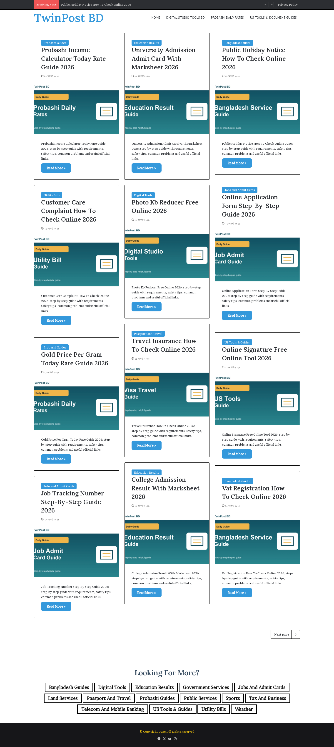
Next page (281, 634)
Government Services (206, 687)
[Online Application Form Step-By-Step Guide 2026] (257, 255)
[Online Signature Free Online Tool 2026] (257, 399)
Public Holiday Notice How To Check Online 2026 (254, 58)
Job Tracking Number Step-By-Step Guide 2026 (72, 501)
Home (156, 17)
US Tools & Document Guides (273, 17)
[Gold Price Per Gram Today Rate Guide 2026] (76, 404)
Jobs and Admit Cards (239, 190)
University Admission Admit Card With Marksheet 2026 (164, 58)
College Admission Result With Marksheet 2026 (165, 488)
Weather (244, 709)
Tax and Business (267, 698)
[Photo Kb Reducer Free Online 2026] (167, 252)
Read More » (56, 168)
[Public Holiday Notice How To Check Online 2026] (257, 108)
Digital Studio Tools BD (185, 17)
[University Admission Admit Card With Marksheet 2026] (167, 108)
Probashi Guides (55, 43)
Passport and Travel (148, 334)
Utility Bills (52, 195)
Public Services (200, 698)
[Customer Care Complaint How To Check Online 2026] (76, 260)
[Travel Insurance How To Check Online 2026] (167, 391)
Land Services (63, 698)
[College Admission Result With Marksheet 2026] (167, 538)
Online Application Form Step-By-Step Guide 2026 (96, 5)
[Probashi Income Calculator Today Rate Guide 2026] (76, 108)
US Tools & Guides (237, 342)
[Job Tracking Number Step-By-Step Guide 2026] (76, 551)
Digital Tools (143, 195)
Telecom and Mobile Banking (112, 709)
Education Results (146, 43)
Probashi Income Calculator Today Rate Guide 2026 (73, 58)
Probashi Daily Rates (227, 17)
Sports (233, 698)
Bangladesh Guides (237, 43)
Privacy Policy (288, 4)
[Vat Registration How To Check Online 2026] (257, 538)
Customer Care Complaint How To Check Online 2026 (68, 210)
